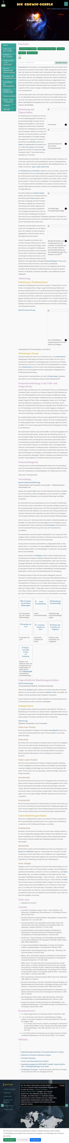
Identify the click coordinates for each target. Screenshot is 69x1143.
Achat (47, 167)
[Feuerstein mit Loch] (25, 628)
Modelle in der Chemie (7, 56)
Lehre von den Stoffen (7, 50)
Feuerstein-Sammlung (28, 1058)
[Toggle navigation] (66, 4)
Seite (49, 1094)
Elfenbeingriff (27, 671)
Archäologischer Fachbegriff (28, 48)
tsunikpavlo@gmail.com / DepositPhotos (60, 8)
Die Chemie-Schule (35, 4)
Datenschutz (8, 1096)
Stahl (65, 879)
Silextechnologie (32, 53)
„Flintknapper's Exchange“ (29, 1069)
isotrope (41, 193)
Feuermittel (60, 48)
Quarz (32, 147)
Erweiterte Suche (61, 62)
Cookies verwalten (10, 1089)
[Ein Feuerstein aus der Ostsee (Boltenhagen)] (25, 604)
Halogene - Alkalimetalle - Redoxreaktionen (9, 93)
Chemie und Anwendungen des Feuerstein (35, 1061)
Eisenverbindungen (51, 261)
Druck (32, 198)
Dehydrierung (25, 171)
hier (40, 1096)
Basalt (20, 851)
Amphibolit (29, 851)
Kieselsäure (36, 171)
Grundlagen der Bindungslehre (8, 84)
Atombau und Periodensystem (9, 77)
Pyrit (57, 505)
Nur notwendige (23, 1140)
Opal (43, 149)
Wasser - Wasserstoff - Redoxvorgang (9, 70)
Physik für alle (8, 1109)
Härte (34, 491)
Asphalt (47, 546)
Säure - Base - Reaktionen (8, 101)
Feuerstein (24, 1087)
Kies (20, 369)
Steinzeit (30, 690)
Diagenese (22, 53)
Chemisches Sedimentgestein (46, 48)
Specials (6, 109)
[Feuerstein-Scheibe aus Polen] (40, 628)
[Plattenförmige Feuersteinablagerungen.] (55, 604)
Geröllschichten (27, 367)
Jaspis (20, 144)
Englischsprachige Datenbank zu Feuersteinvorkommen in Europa (42, 1052)
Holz (45, 786)
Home (5, 45)
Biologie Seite (8, 1106)
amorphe (36, 193)
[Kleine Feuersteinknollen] (40, 604)
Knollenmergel (53, 376)
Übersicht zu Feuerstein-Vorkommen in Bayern (36, 1055)
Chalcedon (32, 142)
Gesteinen (48, 692)
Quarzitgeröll (53, 730)
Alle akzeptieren (9, 1140)
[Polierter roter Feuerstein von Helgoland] (55, 628)
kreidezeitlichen (61, 356)
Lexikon (6, 106)
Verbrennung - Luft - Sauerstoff (8, 62)
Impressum (7, 1093)
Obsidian (39, 555)
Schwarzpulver (50, 525)
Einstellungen (35, 1140)
